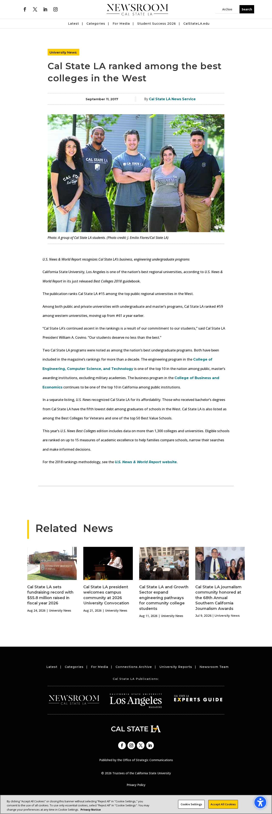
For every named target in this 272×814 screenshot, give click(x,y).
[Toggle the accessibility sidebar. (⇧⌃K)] (260, 802)
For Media (121, 23)
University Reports (175, 667)
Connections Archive (134, 667)
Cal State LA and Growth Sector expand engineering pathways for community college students (163, 597)
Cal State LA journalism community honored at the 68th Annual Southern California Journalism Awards (218, 597)
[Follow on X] (35, 9)
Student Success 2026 (156, 23)
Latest (73, 23)
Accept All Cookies (223, 804)
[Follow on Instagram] (55, 9)
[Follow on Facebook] (25, 9)
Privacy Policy (136, 785)
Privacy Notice (91, 809)
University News (63, 52)
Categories (95, 23)
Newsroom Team (214, 667)
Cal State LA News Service (172, 99)
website (146, 462)
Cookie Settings (191, 804)
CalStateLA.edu (196, 23)
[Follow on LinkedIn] (45, 9)
